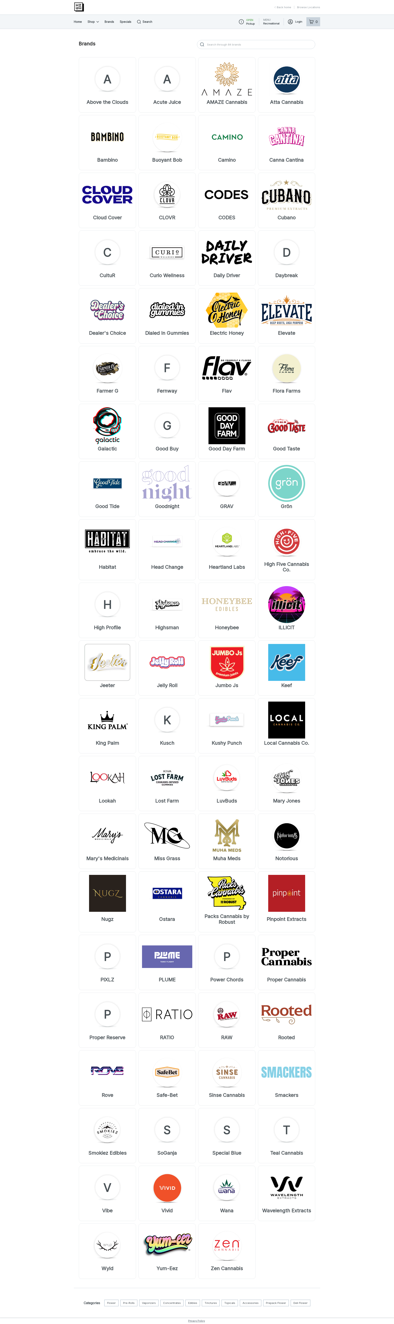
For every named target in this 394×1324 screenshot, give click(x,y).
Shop (91, 21)
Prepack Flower (276, 1303)
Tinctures (211, 1303)
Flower (111, 1303)
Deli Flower (300, 1303)
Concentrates (172, 1303)
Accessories (251, 1303)
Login (298, 21)
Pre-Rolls (129, 1303)
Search (147, 21)
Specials (125, 21)
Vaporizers (149, 1303)
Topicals (229, 1303)
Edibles (192, 1303)
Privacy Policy (196, 1320)
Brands (109, 21)
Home (78, 21)
